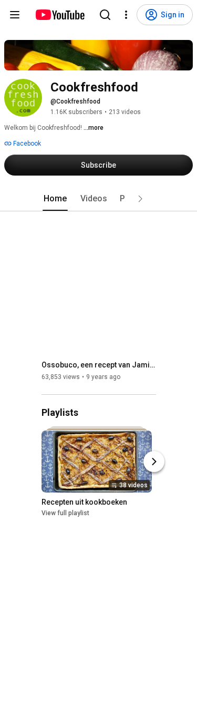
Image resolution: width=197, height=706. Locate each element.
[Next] (153, 461)
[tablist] (99, 198)
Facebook (26, 143)
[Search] (105, 14)
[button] (140, 198)
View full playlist (65, 513)
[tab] (55, 198)
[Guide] (14, 14)
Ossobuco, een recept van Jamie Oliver (99, 365)
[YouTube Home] (59, 14)
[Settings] (126, 14)
